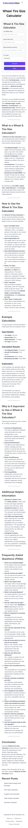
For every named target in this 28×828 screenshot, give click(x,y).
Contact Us (17, 818)
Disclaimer (19, 821)
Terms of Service (14, 824)
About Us (10, 818)
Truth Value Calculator (11, 790)
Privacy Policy (10, 821)
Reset (14, 68)
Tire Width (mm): (8, 31)
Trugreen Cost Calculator (11, 794)
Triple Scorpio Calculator (11, 798)
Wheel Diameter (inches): (10, 47)
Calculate (14, 63)
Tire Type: (6, 55)
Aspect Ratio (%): (8, 39)
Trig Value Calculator (10, 802)
